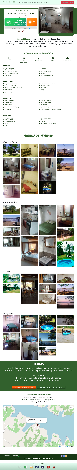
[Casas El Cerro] (11, 150)
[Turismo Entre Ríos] (12, 456)
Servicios (24, 2)
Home (18, 2)
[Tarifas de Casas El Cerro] (48, 467)
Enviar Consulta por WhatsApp (52, 387)
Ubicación (40, 2)
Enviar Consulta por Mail (24, 387)
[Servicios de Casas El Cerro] (43, 467)
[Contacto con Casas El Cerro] (19, 31)
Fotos (29, 2)
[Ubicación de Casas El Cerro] (54, 467)
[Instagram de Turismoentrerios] (62, 456)
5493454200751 (21, 17)
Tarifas (34, 2)
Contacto (46, 2)
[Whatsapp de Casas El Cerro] (26, 467)
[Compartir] (23, 31)
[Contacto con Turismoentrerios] (66, 456)
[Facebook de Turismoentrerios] (64, 456)
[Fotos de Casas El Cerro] (37, 467)
